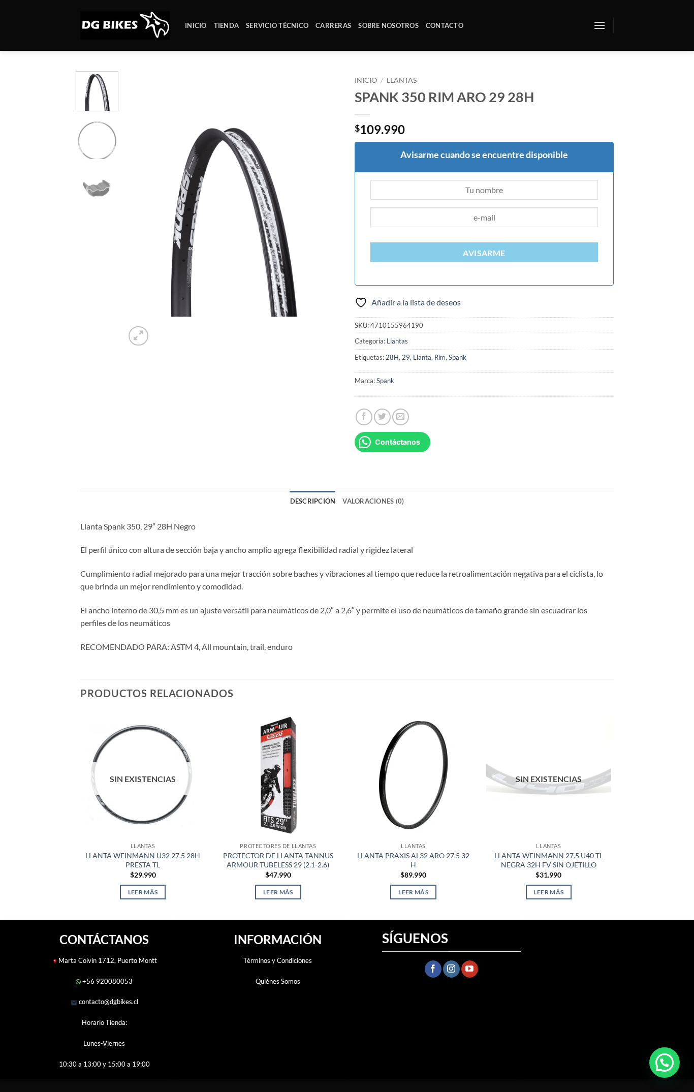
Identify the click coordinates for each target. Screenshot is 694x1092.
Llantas (402, 80)
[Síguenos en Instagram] (451, 969)
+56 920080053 (107, 981)
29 (406, 357)
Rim (440, 357)
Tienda (226, 25)
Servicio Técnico (277, 25)
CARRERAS (333, 25)
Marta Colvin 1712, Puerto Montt (107, 960)
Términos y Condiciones (277, 960)
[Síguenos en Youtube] (469, 969)
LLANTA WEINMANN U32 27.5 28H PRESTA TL (142, 860)
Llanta (422, 357)
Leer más (143, 892)
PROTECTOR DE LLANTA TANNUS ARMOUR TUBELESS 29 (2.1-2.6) (278, 860)
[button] (599, 25)
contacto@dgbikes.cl (107, 1001)
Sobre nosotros (388, 25)
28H (392, 357)
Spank (457, 357)
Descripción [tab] (313, 501)
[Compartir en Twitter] (382, 417)
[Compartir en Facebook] (364, 417)
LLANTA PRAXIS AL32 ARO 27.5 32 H (413, 860)
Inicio (196, 25)
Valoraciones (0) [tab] (373, 501)
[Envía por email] (400, 417)
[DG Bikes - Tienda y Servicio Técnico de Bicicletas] (125, 25)
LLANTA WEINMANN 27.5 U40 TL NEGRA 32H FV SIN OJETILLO (548, 860)
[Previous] (142, 209)
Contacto (444, 25)
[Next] (322, 209)
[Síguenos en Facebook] (433, 969)
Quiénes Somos (278, 981)
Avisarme (484, 253)
